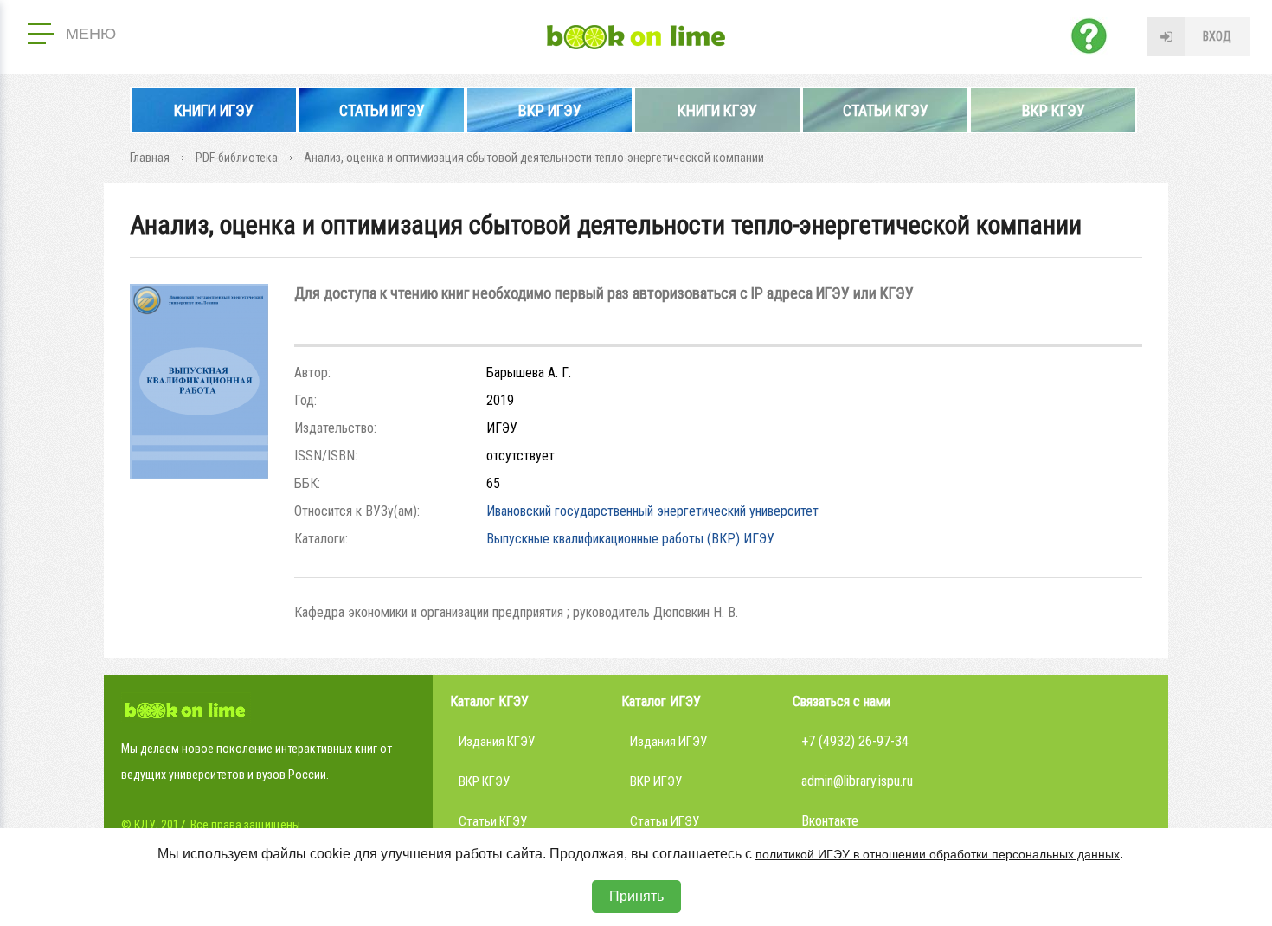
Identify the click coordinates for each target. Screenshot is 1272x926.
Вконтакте (829, 821)
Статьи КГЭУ (885, 110)
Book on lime (636, 37)
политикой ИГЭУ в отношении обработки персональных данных (937, 854)
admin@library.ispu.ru (857, 781)
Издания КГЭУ (497, 741)
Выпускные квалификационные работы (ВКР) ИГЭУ (630, 539)
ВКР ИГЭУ (549, 110)
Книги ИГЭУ (214, 110)
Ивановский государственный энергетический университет (652, 511)
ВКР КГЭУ (1053, 110)
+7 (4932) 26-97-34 (855, 741)
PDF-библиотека (237, 157)
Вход (1217, 36)
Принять (636, 896)
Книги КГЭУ (717, 110)
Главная (150, 157)
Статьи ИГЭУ (382, 110)
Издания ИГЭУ (668, 741)
